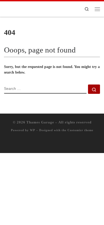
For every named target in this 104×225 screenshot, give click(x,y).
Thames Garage (40, 122)
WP (32, 130)
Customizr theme (80, 130)
